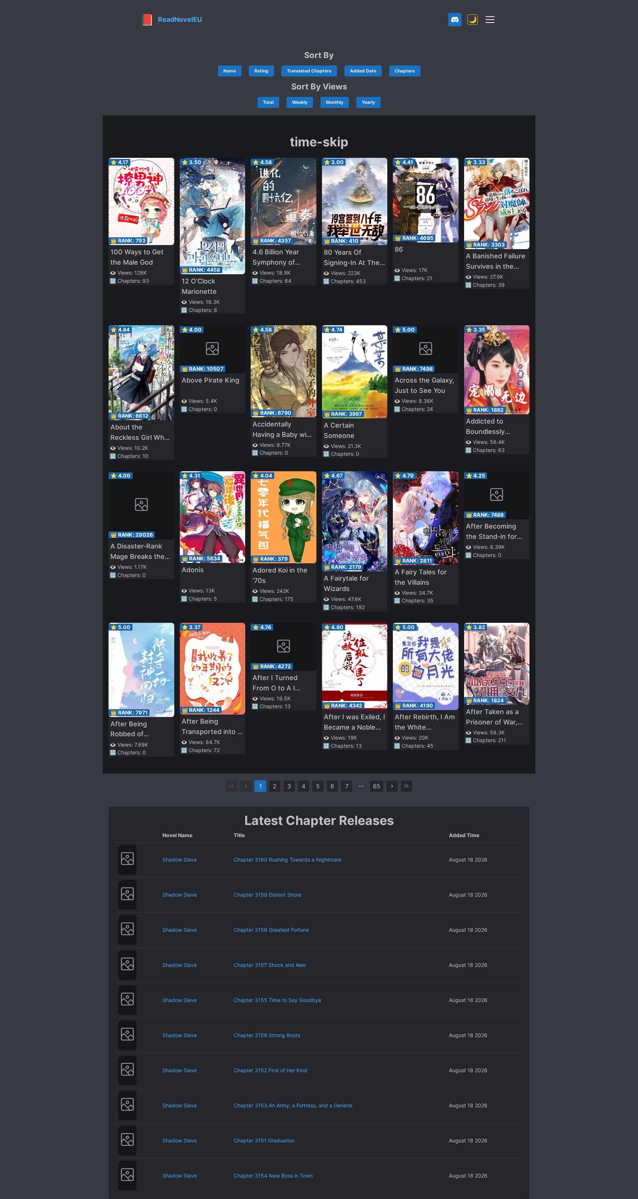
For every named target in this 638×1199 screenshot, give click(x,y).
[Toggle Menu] (490, 19)
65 (376, 786)
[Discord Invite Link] (455, 19)
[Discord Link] (455, 19)
